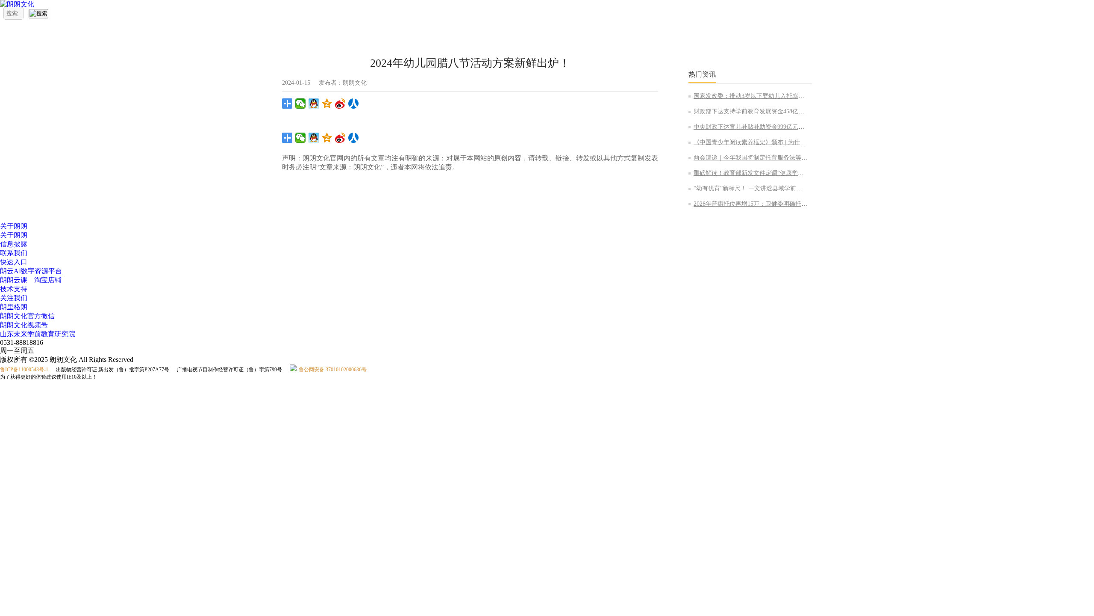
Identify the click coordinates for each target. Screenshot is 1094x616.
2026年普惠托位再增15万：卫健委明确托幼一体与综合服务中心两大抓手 (789, 204)
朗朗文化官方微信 (27, 316)
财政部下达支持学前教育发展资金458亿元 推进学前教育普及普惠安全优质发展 (798, 111)
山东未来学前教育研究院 (37, 334)
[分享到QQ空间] (327, 103)
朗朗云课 (13, 280)
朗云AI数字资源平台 (31, 271)
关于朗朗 (13, 226)
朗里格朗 (13, 307)
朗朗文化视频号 (24, 325)
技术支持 (13, 289)
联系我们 (13, 253)
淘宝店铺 (48, 280)
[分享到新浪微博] (340, 103)
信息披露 (13, 244)
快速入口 (13, 262)
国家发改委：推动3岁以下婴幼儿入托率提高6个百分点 (765, 96)
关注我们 (13, 298)
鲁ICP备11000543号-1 (24, 370)
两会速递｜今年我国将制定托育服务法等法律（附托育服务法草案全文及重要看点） (804, 157)
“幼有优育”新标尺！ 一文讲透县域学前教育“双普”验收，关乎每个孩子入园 (792, 188)
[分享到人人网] (353, 103)
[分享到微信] (300, 103)
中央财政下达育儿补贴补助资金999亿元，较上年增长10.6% (772, 127)
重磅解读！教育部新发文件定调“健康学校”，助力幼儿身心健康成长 (783, 173)
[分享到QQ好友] (314, 103)
